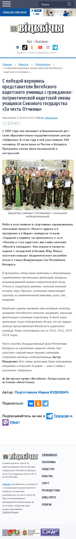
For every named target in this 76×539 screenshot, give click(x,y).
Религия (47, 504)
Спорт (45, 483)
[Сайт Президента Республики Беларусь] (12, 535)
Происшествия (51, 490)
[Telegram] (45, 403)
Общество (48, 469)
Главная (7, 64)
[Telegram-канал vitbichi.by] (55, 49)
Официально (43, 64)
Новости (23, 64)
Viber (14, 422)
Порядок (6, 484)
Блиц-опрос (49, 497)
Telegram (61, 415)
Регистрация (41, 41)
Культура (47, 476)
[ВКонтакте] (31, 403)
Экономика (49, 462)
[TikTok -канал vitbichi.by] (24, 49)
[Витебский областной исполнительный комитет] (31, 535)
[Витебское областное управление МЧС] (50, 535)
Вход (29, 41)
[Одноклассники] (38, 403)
